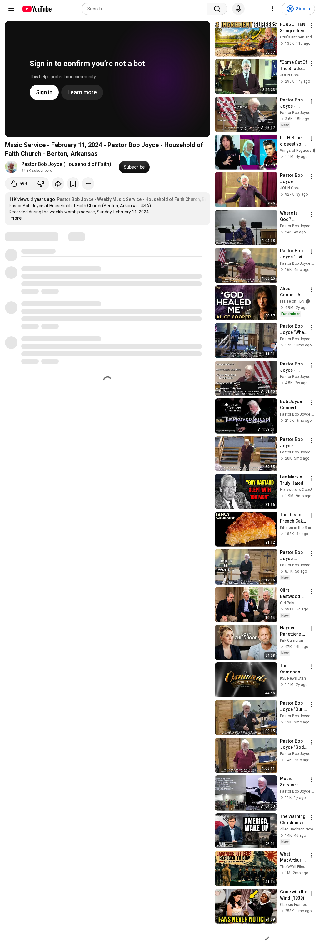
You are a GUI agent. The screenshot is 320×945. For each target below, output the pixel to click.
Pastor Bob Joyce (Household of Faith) (66, 164)
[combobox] (146, 9)
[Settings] (273, 9)
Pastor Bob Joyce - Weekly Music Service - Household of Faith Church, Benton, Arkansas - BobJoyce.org (164, 199)
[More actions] (88, 183)
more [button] (16, 218)
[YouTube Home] (37, 9)
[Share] (58, 183)
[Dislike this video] (40, 183)
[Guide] (11, 9)
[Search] (217, 9)
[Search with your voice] (238, 9)
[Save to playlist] (73, 183)
